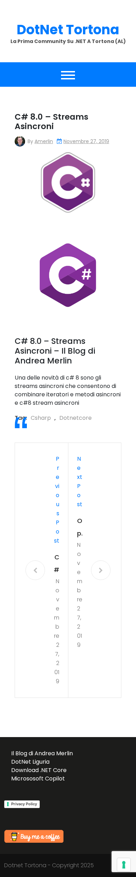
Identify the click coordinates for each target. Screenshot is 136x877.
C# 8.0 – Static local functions (56, 564)
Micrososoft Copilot (38, 779)
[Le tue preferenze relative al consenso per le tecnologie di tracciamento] (123, 864)
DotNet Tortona (68, 29)
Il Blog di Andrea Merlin (42, 753)
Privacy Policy (24, 803)
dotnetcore (75, 418)
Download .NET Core (39, 770)
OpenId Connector (79, 528)
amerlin (44, 141)
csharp (41, 418)
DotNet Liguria (30, 762)
